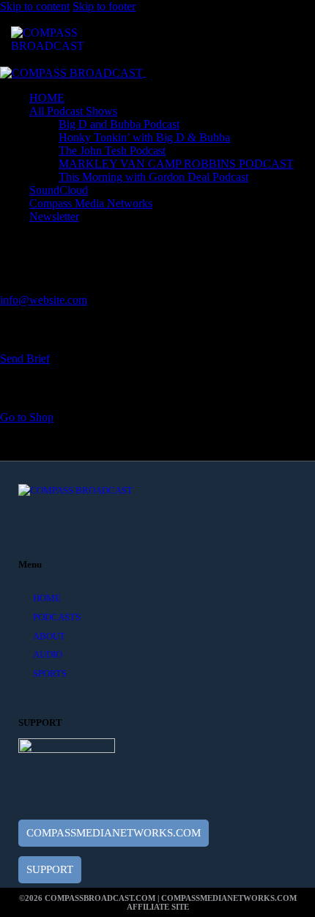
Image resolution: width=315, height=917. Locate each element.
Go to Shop (26, 417)
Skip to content (35, 6)
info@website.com (43, 300)
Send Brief (25, 358)
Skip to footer (104, 6)
